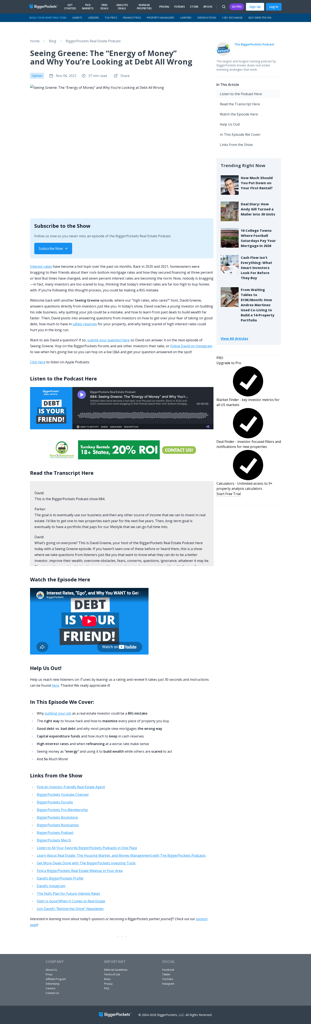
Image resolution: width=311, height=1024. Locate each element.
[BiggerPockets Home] (45, 7)
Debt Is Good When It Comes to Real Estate (71, 901)
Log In (273, 7)
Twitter (166, 974)
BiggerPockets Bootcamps (58, 825)
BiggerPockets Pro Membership (62, 809)
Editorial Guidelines (115, 970)
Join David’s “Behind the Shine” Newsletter (70, 908)
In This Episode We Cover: (240, 134)
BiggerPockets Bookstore (57, 817)
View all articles (234, 338)
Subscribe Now (51, 248)
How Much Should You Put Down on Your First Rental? (257, 183)
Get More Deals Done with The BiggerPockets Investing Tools (86, 863)
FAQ (106, 988)
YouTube (167, 979)
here (55, 685)
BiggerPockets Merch (54, 840)
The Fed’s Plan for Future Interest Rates (68, 893)
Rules (107, 979)
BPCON (208, 6)
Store (194, 6)
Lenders (93, 17)
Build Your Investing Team (47, 17)
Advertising (52, 984)
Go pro (237, 6)
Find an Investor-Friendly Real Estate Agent (71, 787)
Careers (50, 988)
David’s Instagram (51, 886)
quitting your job (58, 713)
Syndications (206, 17)
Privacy (108, 984)
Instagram (168, 984)
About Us (51, 970)
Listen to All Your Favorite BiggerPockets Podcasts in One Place (87, 848)
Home (35, 41)
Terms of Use (112, 974)
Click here (37, 362)
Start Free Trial (229, 493)
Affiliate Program (56, 979)
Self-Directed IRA (259, 17)
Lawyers (185, 17)
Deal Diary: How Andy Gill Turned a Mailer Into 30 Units (258, 209)
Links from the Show (236, 144)
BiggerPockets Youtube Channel (62, 794)
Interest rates (41, 266)
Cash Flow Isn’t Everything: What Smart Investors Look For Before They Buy (256, 267)
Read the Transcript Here (240, 104)
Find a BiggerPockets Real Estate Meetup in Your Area (79, 870)
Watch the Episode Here (239, 114)
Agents (77, 17)
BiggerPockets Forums (55, 802)
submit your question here (108, 340)
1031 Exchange (232, 17)
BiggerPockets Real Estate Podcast (93, 41)
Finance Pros (132, 17)
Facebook (168, 970)
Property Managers (160, 17)
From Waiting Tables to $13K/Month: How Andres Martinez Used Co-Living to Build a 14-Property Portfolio (257, 305)
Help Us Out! (230, 124)
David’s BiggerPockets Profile (60, 878)
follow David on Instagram (191, 346)
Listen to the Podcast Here (241, 94)
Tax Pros (111, 17)
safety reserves (85, 324)
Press (49, 974)
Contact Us (52, 993)
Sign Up (255, 7)
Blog (52, 41)
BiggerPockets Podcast (55, 832)
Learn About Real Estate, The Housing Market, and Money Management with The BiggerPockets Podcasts (121, 855)
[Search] (224, 7)
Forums (179, 6)
